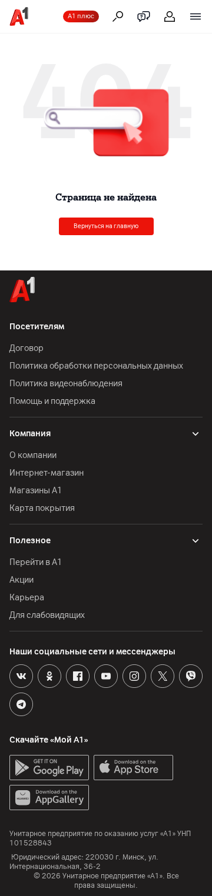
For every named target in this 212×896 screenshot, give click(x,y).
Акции (21, 580)
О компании (33, 455)
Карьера (26, 598)
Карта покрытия (42, 508)
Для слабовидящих (47, 615)
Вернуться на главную (106, 226)
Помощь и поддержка (52, 401)
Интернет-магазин (46, 473)
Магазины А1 (35, 491)
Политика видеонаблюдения (65, 384)
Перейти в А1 (35, 562)
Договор (26, 348)
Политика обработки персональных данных (96, 366)
